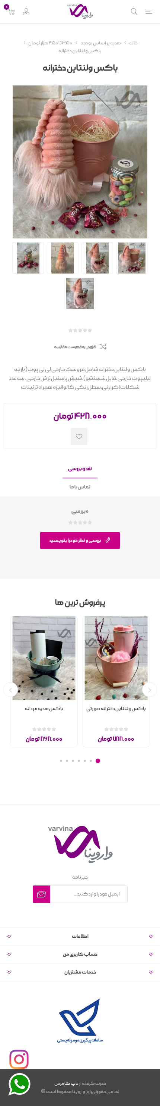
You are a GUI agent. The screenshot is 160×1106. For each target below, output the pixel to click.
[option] (116, 681)
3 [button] (85, 761)
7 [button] (61, 761)
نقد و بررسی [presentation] (80, 469)
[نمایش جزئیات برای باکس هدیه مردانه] (43, 658)
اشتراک (41, 894)
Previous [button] (149, 689)
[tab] (80, 469)
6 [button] (67, 761)
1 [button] (98, 761)
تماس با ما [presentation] (80, 487)
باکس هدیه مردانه (44, 709)
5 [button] (73, 761)
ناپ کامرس (66, 1083)
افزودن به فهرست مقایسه (75, 347)
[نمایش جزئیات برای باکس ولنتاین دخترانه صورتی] (116, 658)
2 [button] (91, 761)
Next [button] (10, 689)
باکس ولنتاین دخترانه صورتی (116, 709)
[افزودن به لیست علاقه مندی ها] (79, 436)
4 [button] (79, 761)
